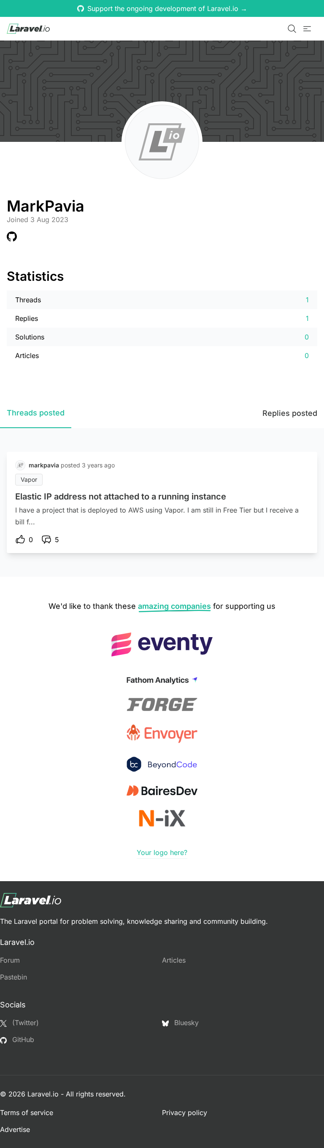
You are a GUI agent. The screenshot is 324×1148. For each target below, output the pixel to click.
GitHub (22, 1039)
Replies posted (289, 413)
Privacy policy (184, 1112)
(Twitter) (24, 1022)
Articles (174, 960)
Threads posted (36, 412)
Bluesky (185, 1022)
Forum (10, 960)
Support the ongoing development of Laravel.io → (167, 8)
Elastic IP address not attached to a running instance (120, 496)
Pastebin (13, 977)
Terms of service (26, 1112)
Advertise (15, 1129)
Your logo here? (162, 852)
